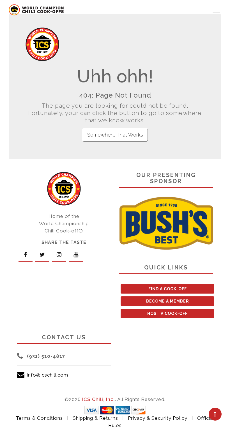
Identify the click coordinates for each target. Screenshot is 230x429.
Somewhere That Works (115, 135)
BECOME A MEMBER (167, 301)
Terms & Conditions (39, 418)
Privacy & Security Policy (157, 418)
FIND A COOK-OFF (167, 289)
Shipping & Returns (95, 418)
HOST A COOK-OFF (167, 313)
